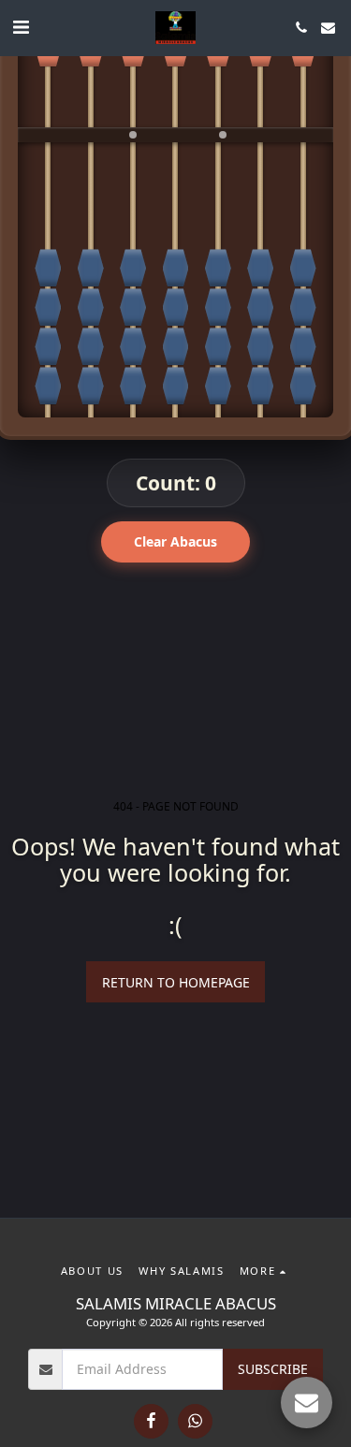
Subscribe (273, 1369)
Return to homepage (176, 982)
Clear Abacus (175, 541)
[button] (21, 26)
